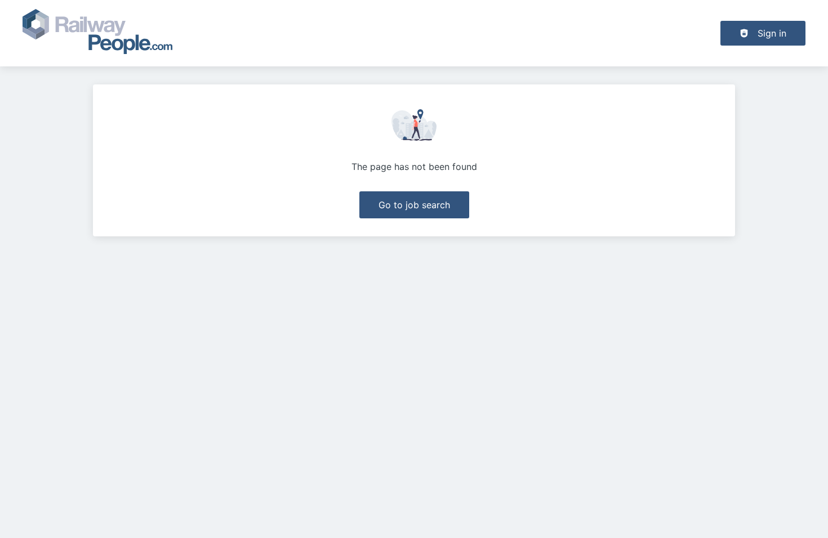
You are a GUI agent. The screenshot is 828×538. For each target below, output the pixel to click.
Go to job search (414, 204)
